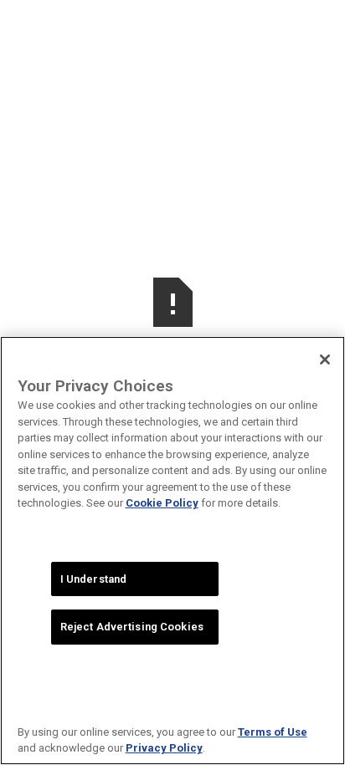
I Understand (93, 579)
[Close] (324, 359)
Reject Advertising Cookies (131, 626)
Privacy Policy (164, 748)
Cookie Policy (162, 503)
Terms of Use (272, 732)
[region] (172, 550)
